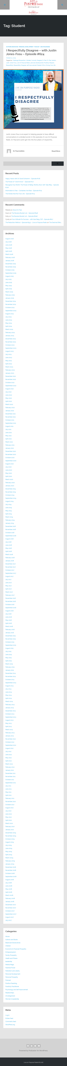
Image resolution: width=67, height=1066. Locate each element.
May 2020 (8, 473)
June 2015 (8, 654)
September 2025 (10, 273)
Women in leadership (12, 999)
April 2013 (8, 726)
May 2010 (8, 817)
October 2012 (9, 742)
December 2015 (10, 636)
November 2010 (10, 801)
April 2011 (8, 795)
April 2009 (8, 854)
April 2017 (8, 589)
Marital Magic (9, 964)
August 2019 (9, 501)
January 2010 (9, 829)
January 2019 (9, 523)
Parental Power (10, 968)
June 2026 (8, 245)
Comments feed (10, 1021)
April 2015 (8, 661)
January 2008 (9, 901)
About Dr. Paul (17, 210)
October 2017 (9, 570)
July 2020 (8, 467)
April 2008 (8, 892)
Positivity (46, 62)
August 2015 (9, 648)
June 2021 (8, 432)
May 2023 (8, 360)
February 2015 (9, 667)
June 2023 (8, 357)
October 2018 (9, 532)
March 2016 (9, 626)
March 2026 (9, 254)
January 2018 (9, 561)
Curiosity (33, 60)
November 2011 (10, 776)
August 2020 (9, 464)
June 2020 (8, 470)
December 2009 (10, 833)
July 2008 (8, 883)
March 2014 (9, 701)
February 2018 (10, 557)
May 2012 (8, 758)
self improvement (32, 65)
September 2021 (10, 423)
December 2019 (10, 489)
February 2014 (10, 704)
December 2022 (10, 376)
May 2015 (8, 657)
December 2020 (10, 451)
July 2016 (8, 614)
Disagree (39, 60)
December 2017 (10, 564)
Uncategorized (45, 46)
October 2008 (10, 873)
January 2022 (9, 410)
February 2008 (10, 898)
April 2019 (8, 514)
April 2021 (8, 439)
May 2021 (8, 436)
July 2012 (8, 751)
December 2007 (10, 905)
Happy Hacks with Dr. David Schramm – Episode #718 (22, 178)
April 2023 (8, 364)
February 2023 (10, 370)
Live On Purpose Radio (23, 62)
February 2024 (10, 332)
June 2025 (8, 282)
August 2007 (9, 917)
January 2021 (9, 448)
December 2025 (10, 264)
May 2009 (8, 851)
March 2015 (9, 664)
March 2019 (9, 517)
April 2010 (8, 820)
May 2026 (8, 248)
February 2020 (10, 482)
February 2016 (10, 629)
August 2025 (9, 276)
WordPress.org (10, 1024)
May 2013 (8, 723)
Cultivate (28, 60)
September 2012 (10, 745)
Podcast (37, 46)
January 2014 (9, 708)
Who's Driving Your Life (48, 65)
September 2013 (10, 717)
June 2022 (8, 395)
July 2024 (8, 317)
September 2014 (10, 683)
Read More (56, 151)
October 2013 (9, 714)
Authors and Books (12, 46)
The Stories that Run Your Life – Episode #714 (20, 194)
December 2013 (10, 711)
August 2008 (9, 879)
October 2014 (9, 679)
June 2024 (8, 320)
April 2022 (8, 401)
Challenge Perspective (19, 60)
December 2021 (10, 414)
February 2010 (10, 826)
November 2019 (10, 492)
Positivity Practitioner (12, 986)
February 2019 (10, 520)
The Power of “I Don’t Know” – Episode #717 (19, 182)
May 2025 (8, 285)
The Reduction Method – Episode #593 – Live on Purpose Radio (26, 222)
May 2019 (8, 511)
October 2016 (9, 604)
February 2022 (10, 407)
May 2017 (8, 586)
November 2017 (10, 567)
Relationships (9, 993)
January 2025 (9, 298)
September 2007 (10, 914)
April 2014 (8, 698)
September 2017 (10, 573)
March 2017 (9, 592)
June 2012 (8, 754)
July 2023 (8, 354)
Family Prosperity (11, 955)
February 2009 (10, 861)
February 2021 (9, 445)
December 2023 (10, 339)
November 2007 (10, 908)
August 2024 (9, 314)
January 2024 (9, 335)
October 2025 (9, 270)
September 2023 (10, 348)
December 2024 (10, 301)
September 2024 (10, 310)
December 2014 (10, 673)
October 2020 (9, 457)
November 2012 (10, 739)
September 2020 (10, 461)
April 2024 (8, 326)
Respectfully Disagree (20, 65)
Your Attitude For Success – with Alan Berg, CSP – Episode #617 (32, 219)
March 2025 (9, 292)
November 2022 (10, 379)
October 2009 (10, 839)
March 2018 (9, 554)
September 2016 (10, 607)
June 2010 (8, 814)
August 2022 (9, 389)
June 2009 (8, 848)
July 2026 (8, 242)
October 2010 (9, 804)
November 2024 (10, 304)
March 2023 (9, 367)
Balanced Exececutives (12, 943)
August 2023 (9, 351)
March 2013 (9, 729)
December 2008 (10, 867)
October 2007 (9, 911)
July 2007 (8, 920)
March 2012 (9, 764)
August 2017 (9, 576)
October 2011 (9, 779)
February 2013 (9, 733)
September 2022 (10, 385)
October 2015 (9, 642)
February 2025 (10, 295)
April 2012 (8, 761)
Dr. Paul (44, 60)
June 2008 (8, 886)
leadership (8, 961)
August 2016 (9, 611)
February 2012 (9, 767)
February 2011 (9, 798)
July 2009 (8, 845)
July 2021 (8, 429)
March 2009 (9, 858)
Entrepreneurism (10, 952)
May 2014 (8, 695)
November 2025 (10, 267)
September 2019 (10, 498)
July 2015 (8, 651)
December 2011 (10, 773)
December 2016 (10, 598)
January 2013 (9, 736)
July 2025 (8, 279)
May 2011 (8, 792)
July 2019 (8, 504)
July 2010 (8, 811)
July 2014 (8, 689)
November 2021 (10, 417)
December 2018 (10, 526)
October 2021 (9, 420)
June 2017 (8, 582)
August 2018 (9, 539)
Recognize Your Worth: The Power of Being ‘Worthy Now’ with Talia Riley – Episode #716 (32, 186)
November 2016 (10, 601)
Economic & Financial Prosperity (15, 949)
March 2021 (9, 442)
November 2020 (10, 454)
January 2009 (9, 864)
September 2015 (10, 645)
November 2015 (10, 639)
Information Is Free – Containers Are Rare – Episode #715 (23, 190)
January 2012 (9, 770)
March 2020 (9, 479)
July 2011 (8, 786)
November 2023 (10, 342)
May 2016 (8, 620)
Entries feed (9, 1018)
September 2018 (10, 536)
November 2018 (10, 529)
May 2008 (8, 889)
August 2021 (9, 426)
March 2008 (9, 895)
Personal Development (26, 46)
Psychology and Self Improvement (16, 989)
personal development (37, 62)
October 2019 (9, 495)
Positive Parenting (11, 983)
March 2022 (9, 404)
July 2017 (8, 579)
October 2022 (9, 382)
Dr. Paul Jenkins (51, 60)
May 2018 (8, 548)
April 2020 (8, 476)
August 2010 (9, 808)
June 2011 (8, 789)
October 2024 (9, 307)
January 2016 (9, 632)
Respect (51, 62)
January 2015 (9, 670)
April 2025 (8, 289)
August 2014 (9, 686)
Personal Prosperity (11, 977)
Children (8, 946)
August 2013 (9, 720)
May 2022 (8, 398)
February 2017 (9, 595)
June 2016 (8, 617)
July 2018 (8, 542)
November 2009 (10, 836)
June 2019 (8, 507)
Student (39, 65)
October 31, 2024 (11, 58)
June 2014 (8, 692)
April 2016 (8, 623)
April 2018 (8, 551)
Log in (7, 1015)
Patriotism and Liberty (12, 971)
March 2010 (9, 823)
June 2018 (8, 545)
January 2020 (9, 486)
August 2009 (9, 842)
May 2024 (8, 323)
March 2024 (9, 329)
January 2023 (9, 373)
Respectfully (9, 65)
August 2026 (9, 239)
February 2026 (10, 257)
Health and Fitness (11, 958)
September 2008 (10, 876)
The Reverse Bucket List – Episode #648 (25, 213)
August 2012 (9, 748)
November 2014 (10, 676)
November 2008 (10, 870)
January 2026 (9, 260)
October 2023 (9, 345)
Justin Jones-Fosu (11, 62)
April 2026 (8, 251)
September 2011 (10, 783)
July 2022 (8, 392)
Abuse (7, 936)
